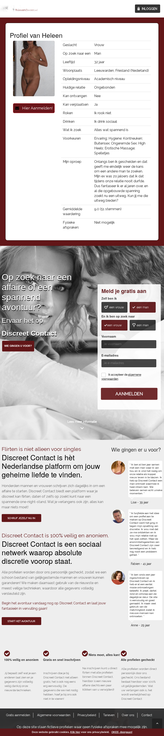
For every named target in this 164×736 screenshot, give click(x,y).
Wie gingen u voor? (18, 345)
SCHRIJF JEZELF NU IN (21, 518)
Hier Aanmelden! (36, 108)
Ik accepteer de (121, 377)
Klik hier (75, 732)
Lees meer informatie (82, 421)
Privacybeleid (87, 715)
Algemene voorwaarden (53, 715)
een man (143, 307)
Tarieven (109, 715)
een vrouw (116, 307)
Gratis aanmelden (18, 715)
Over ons (128, 715)
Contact (146, 715)
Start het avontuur (21, 621)
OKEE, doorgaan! (121, 732)
